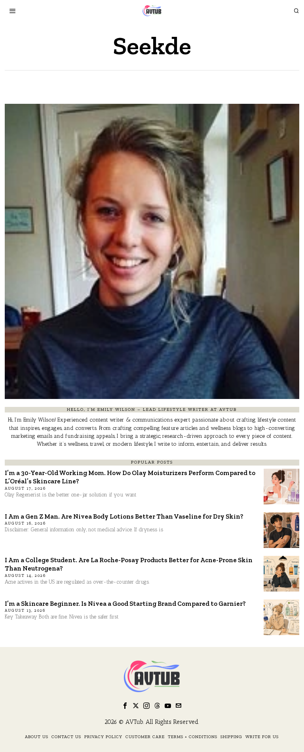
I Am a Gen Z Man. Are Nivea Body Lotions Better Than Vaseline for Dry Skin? (124, 516)
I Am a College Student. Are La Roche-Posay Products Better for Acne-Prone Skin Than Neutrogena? (129, 564)
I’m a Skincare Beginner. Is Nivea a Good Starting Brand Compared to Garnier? (125, 603)
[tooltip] (125, 705)
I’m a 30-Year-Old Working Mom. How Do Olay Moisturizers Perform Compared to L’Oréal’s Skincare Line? (130, 477)
